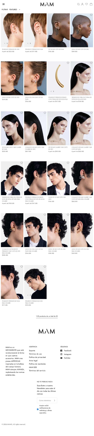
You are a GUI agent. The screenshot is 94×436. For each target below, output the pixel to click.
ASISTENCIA (33, 346)
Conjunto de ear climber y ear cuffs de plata (82, 148)
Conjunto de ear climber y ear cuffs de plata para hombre (82, 198)
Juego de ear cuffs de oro (80, 49)
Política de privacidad (37, 357)
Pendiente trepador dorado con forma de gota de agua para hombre (35, 199)
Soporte (32, 350)
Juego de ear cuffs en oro (10, 97)
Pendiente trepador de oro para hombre (34, 302)
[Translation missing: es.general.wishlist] (86, 4)
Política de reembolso (37, 364)
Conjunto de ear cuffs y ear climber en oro (34, 148)
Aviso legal (33, 360)
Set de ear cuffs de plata (56, 49)
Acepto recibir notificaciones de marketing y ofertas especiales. (45, 409)
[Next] (7, 43)
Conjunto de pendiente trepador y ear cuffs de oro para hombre (11, 251)
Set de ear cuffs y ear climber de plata (11, 148)
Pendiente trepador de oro (10, 49)
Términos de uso (35, 354)
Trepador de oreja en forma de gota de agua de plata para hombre (12, 199)
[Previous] (4, 43)
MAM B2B (33, 367)
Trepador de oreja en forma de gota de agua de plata (82, 98)
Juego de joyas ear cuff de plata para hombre (34, 250)
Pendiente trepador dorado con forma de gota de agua (58, 98)
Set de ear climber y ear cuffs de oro (57, 148)
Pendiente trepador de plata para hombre (11, 302)
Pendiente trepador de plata (34, 49)
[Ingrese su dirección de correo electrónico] (54, 400)
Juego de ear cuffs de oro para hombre (57, 250)
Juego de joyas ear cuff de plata (34, 98)
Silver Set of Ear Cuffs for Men (56, 198)
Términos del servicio (37, 370)
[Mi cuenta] (82, 4)
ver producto (19, 43)
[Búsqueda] (78, 4)
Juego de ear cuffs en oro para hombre (80, 250)
